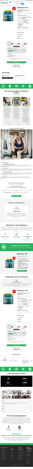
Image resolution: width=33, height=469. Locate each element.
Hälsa (3, 5)
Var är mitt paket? (3, 450)
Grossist (12, 454)
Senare (18, 3)
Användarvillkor (3, 455)
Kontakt (12, 457)
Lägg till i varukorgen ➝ (22, 270)
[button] (1, 111)
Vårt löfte (12, 453)
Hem (1, 5)
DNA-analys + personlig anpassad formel (21, 458)
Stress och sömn (7, 5)
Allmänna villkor (3, 459)
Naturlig (3, 401)
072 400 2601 (29, 449)
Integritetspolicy (3, 458)
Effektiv (3, 408)
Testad (3, 410)
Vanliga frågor (3, 449)
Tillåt (22, 3)
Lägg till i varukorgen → (16, 62)
